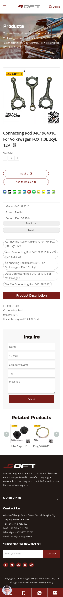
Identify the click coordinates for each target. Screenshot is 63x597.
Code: (9, 218)
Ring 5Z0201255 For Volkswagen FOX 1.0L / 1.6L (42, 446)
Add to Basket (24, 182)
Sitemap (34, 582)
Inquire (24, 173)
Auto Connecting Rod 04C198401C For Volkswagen (28, 276)
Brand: (10, 212)
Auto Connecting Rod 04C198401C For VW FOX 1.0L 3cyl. (30, 254)
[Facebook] (5, 564)
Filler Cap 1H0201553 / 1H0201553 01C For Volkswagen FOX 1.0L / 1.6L (20, 446)
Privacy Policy (46, 582)
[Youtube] (18, 564)
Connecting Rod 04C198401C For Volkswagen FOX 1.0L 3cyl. (25, 265)
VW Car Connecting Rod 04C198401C (27, 284)
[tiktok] (31, 564)
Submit (31, 399)
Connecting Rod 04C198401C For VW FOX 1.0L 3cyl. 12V (30, 244)
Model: (10, 206)
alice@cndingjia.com (21, 536)
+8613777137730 (24, 532)
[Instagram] (25, 564)
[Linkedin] (12, 564)
